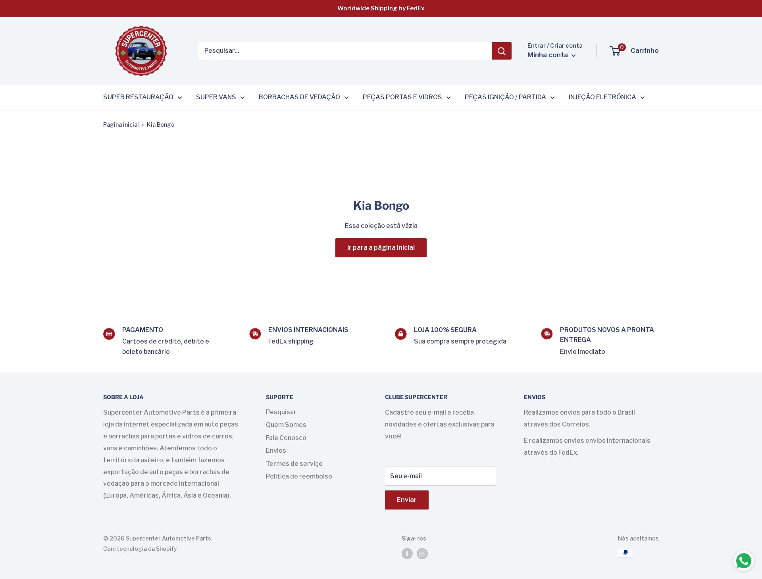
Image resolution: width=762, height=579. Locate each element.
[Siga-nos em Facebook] (407, 553)
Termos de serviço (294, 463)
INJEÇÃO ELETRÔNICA (602, 97)
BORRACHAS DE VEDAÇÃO (299, 97)
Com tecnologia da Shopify (140, 548)
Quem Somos (286, 424)
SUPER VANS (216, 97)
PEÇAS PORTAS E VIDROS (402, 97)
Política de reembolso (299, 476)
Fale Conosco (286, 438)
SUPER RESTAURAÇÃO (138, 97)
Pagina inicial (121, 124)
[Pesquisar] (502, 51)
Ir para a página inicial (381, 247)
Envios (276, 450)
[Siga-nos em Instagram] (422, 553)
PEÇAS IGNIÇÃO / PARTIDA (505, 97)
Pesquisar (281, 412)
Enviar (407, 500)
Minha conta (548, 55)
